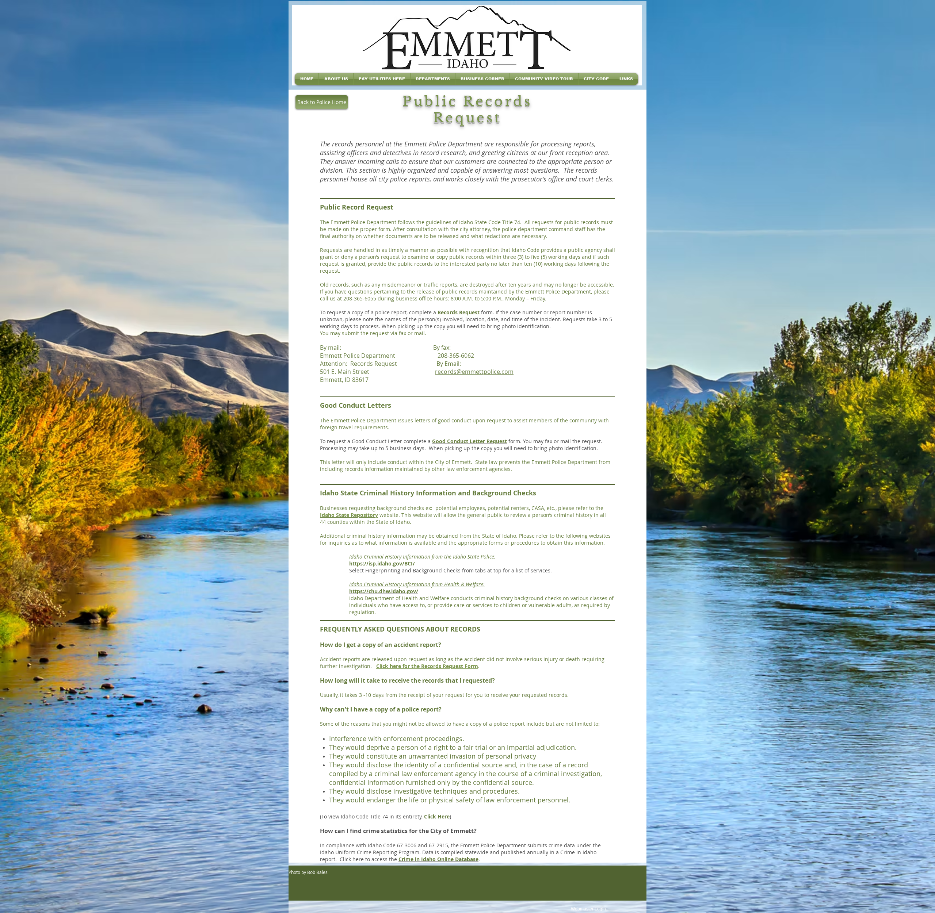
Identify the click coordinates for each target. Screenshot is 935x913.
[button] (336, 79)
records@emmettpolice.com (474, 372)
